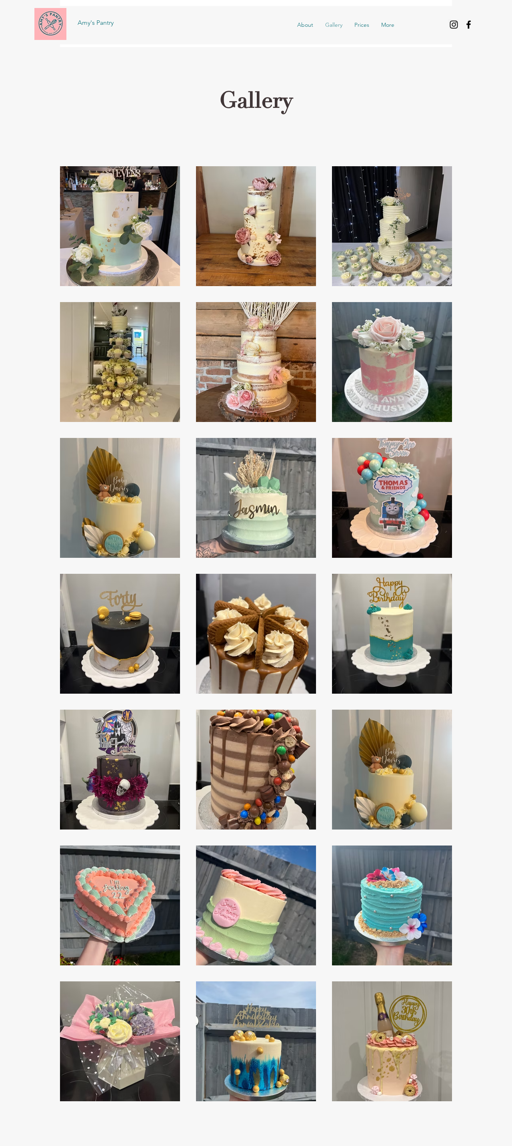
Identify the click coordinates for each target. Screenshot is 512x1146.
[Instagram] (453, 24)
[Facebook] (468, 24)
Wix (314, 1132)
